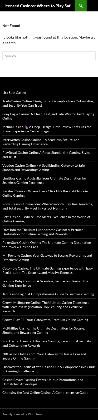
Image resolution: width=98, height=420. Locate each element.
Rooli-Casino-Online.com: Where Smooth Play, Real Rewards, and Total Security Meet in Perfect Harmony (47, 206)
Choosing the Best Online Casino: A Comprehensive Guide (45, 392)
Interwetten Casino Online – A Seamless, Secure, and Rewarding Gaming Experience (40, 142)
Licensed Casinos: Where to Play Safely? (38, 5)
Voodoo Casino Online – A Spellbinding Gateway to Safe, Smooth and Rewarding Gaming (43, 167)
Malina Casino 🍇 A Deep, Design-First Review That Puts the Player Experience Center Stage (46, 129)
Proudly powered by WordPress (22, 414)
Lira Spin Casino (14, 92)
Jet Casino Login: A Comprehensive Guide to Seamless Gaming (48, 294)
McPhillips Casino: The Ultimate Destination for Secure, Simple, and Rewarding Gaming (43, 330)
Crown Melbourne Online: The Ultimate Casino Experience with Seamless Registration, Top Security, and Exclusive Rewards (45, 306)
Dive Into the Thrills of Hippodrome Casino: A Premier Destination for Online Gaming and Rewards (42, 232)
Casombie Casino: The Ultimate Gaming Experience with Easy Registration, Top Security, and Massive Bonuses (47, 270)
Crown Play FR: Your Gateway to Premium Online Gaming (45, 320)
